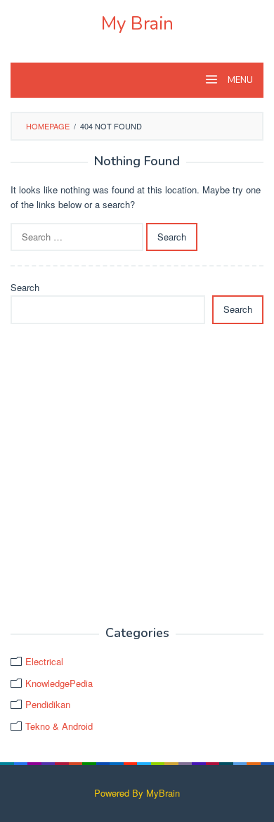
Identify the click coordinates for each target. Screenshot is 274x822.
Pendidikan (47, 704)
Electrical (44, 661)
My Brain (137, 23)
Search (25, 287)
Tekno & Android (59, 726)
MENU (239, 80)
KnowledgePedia (59, 683)
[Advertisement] (137, 475)
